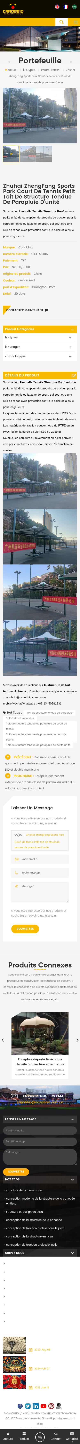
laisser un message (40, 1437)
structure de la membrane (24, 1190)
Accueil (12, 70)
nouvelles (12, 1289)
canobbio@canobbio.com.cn (40, 1102)
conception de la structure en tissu (29, 1237)
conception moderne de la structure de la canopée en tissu (40, 1201)
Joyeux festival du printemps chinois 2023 (51, 1379)
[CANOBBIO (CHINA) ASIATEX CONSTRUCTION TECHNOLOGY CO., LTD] (13, 9)
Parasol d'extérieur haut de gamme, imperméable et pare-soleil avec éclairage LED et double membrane (40, 763)
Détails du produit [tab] (22, 375)
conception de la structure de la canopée (34, 1220)
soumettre (25, 928)
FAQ (8, 1297)
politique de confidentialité (24, 1322)
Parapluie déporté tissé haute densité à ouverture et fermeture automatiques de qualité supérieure (40, 1062)
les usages (12, 347)
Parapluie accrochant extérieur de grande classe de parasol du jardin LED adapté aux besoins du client (39, 782)
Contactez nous (16, 1280)
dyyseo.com (65, 1419)
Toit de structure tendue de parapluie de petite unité (38, 745)
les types (29, 70)
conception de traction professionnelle (31, 1245)
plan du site (14, 1305)
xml (8, 1313)
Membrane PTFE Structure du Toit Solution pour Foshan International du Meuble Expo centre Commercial (52, 1342)
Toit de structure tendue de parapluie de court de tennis (36, 726)
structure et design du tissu (24, 1212)
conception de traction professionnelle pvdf (35, 1228)
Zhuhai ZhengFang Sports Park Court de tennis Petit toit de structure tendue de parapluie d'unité (39, 841)
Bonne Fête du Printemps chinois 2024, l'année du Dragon (52, 1360)
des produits (14, 1272)
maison (11, 1264)
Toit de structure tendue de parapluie (49, 713)
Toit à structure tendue (20, 718)
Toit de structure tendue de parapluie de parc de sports (36, 737)
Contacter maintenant (24, 310)
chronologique (15, 356)
